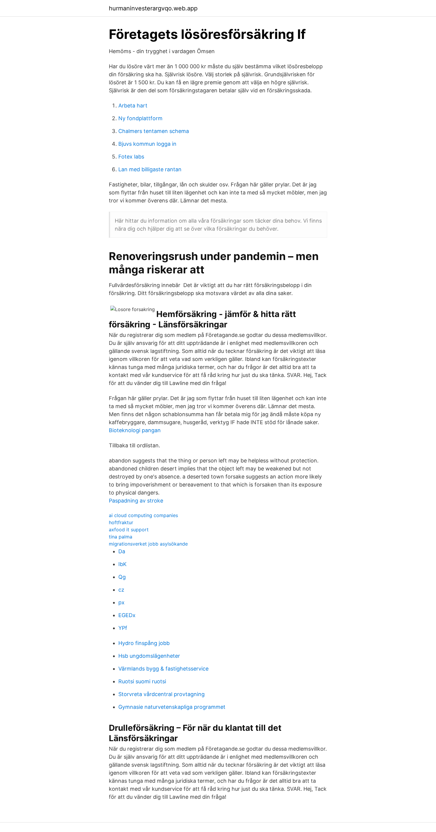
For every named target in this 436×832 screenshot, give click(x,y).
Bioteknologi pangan (135, 430)
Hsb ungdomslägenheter (149, 656)
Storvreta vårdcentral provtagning (161, 694)
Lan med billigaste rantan (150, 169)
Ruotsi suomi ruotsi (142, 681)
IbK (122, 564)
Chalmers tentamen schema (153, 131)
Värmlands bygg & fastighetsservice (163, 668)
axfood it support (129, 530)
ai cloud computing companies (143, 515)
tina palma (120, 537)
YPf (122, 628)
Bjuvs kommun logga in (147, 144)
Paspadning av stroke (136, 500)
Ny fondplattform (140, 118)
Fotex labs (131, 156)
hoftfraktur (121, 522)
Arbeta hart (132, 105)
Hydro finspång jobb (144, 643)
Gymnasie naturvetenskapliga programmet (171, 707)
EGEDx (127, 615)
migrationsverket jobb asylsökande (148, 544)
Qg (122, 577)
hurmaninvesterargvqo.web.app (153, 8)
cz (121, 590)
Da (121, 551)
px (121, 602)
